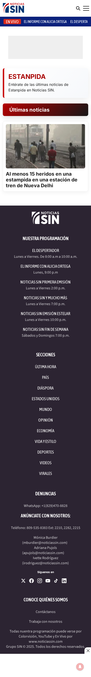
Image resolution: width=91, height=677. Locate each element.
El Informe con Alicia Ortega (45, 266)
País (45, 377)
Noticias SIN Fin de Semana (45, 329)
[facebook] (31, 580)
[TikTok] (56, 580)
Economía (45, 430)
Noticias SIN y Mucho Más (45, 297)
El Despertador (45, 250)
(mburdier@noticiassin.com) (44, 542)
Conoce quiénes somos (46, 599)
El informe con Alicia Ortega (45, 21)
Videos (46, 462)
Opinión (45, 420)
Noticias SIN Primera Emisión (45, 282)
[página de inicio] (13, 8)
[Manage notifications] (80, 667)
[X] (23, 580)
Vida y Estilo (45, 441)
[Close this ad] (87, 650)
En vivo (12, 21)
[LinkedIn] (64, 580)
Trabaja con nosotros (45, 621)
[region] (45, 665)
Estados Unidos (46, 398)
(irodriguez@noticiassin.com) (45, 563)
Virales (45, 473)
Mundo (45, 409)
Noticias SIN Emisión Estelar (45, 313)
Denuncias (45, 493)
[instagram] (39, 580)
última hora (45, 366)
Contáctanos (46, 611)
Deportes (45, 452)
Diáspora (45, 388)
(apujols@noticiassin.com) (43, 552)
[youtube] (48, 580)
